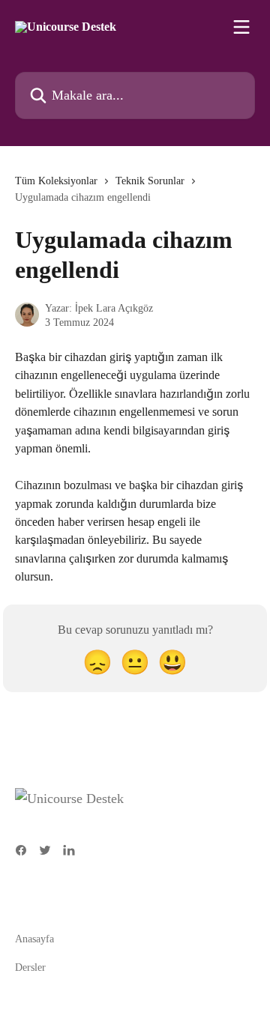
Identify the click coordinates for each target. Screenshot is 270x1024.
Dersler (30, 967)
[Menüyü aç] (241, 27)
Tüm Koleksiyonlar (56, 181)
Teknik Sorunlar (150, 181)
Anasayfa (34, 939)
